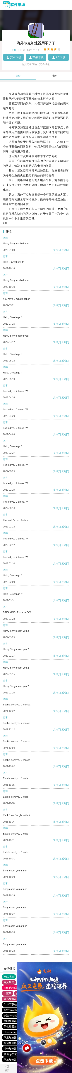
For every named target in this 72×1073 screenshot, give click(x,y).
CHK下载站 (10, 1004)
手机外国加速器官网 (15, 1026)
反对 (63, 250)
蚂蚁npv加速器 (12, 1009)
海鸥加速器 (10, 1021)
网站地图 (9, 976)
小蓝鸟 (7, 993)
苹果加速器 (10, 1037)
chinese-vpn (11, 1032)
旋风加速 (9, 982)
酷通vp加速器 (11, 1054)
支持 (55, 250)
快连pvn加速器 (12, 1015)
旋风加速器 (10, 998)
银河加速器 (10, 1043)
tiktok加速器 (11, 987)
